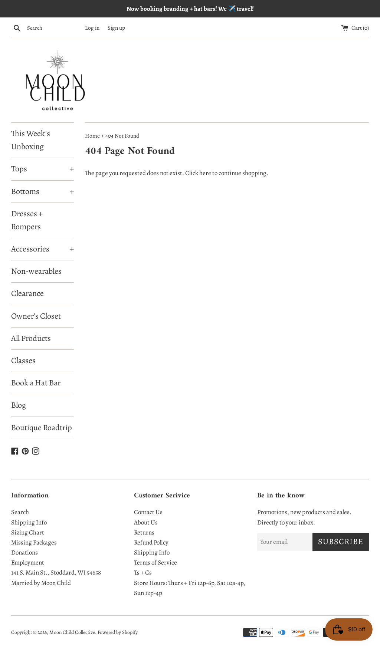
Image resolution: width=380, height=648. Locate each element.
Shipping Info (29, 522)
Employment (27, 562)
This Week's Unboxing (30, 140)
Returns (144, 532)
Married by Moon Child (41, 583)
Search (20, 512)
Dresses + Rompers (27, 220)
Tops (42, 168)
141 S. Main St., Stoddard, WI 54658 (56, 572)
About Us (146, 522)
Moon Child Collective (72, 632)
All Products (31, 338)
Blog (18, 405)
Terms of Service (155, 562)
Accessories (42, 248)
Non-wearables (36, 271)
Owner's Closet (36, 316)
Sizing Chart (27, 532)
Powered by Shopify (118, 632)
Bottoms (42, 191)
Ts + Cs (143, 572)
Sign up (116, 28)
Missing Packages (34, 542)
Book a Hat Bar (35, 382)
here (205, 173)
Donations (24, 552)
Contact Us (148, 512)
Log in (92, 28)
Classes (23, 360)
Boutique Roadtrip (41, 427)
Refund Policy (151, 542)
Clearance (27, 293)
